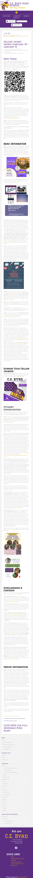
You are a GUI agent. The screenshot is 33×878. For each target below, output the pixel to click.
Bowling (4, 781)
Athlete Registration (7, 770)
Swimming (5, 801)
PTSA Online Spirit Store (7, 742)
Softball (4, 799)
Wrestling (4, 810)
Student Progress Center (17, 858)
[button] (16, 12)
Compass (13, 860)
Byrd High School (7, 36)
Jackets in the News (16, 36)
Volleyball (4, 808)
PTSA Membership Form (7, 746)
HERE (8, 298)
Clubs (4, 757)
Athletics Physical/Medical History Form (11, 768)
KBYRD (4, 755)
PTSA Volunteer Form (7, 749)
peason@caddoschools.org (21, 338)
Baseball (4, 774)
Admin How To (5, 818)
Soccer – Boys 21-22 (6, 794)
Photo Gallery (5, 759)
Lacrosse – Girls (6, 792)
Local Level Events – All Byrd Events (10, 772)
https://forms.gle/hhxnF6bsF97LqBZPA (13, 118)
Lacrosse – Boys (6, 790)
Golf (3, 788)
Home (12, 856)
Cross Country (5, 783)
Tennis (4, 803)
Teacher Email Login (16, 862)
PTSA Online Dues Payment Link (9, 744)
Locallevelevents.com (15, 69)
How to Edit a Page (7, 823)
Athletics (4, 765)
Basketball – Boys (6, 779)
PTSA (4, 740)
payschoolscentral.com (8, 316)
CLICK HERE (15, 100)
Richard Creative (22, 877)
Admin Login (5, 816)
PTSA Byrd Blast (24, 36)
